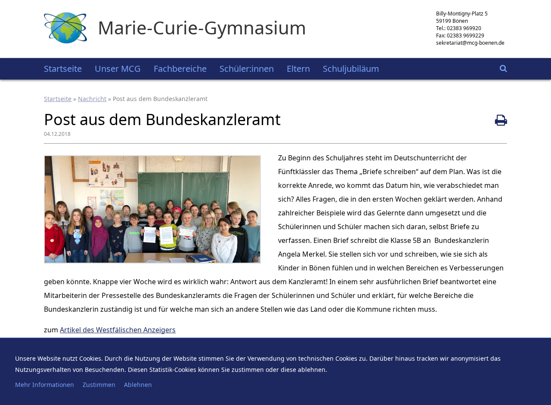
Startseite (63, 68)
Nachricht (92, 99)
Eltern (298, 68)
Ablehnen (138, 384)
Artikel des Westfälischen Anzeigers (118, 329)
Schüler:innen (247, 68)
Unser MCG (118, 68)
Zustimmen (99, 384)
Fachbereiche (180, 68)
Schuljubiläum (351, 68)
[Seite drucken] (501, 120)
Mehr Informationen (44, 384)
